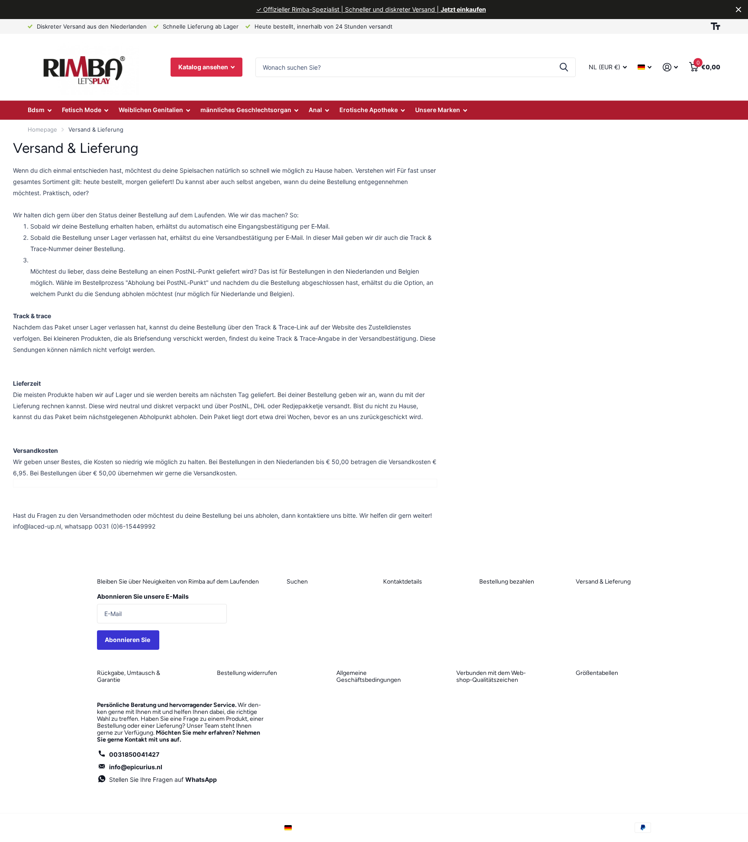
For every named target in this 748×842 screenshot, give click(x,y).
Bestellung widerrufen (247, 673)
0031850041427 (134, 754)
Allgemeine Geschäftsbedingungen (368, 676)
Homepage (42, 129)
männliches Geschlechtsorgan (245, 109)
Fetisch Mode (81, 109)
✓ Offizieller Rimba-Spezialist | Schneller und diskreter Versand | (371, 9)
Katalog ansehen (203, 67)
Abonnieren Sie (128, 639)
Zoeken (564, 67)
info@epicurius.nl (135, 767)
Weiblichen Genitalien (151, 109)
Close (738, 9)
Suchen (297, 581)
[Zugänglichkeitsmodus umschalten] (715, 26)
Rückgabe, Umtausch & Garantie (128, 676)
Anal (315, 109)
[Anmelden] (670, 67)
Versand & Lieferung (603, 581)
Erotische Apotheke (368, 109)
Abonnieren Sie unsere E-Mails (143, 596)
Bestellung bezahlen (506, 581)
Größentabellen (597, 673)
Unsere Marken (437, 109)
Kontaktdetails (402, 581)
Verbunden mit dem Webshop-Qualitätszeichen (491, 676)
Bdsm (36, 109)
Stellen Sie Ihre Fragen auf (163, 779)
